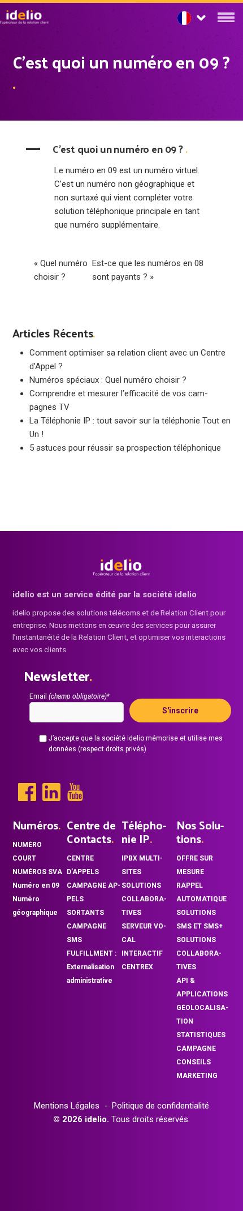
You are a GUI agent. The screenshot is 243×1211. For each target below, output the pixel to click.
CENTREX (137, 967)
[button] (121, 149)
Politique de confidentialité (160, 1106)
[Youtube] (75, 792)
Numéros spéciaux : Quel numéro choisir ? (107, 380)
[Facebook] (27, 792)
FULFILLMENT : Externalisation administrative (91, 967)
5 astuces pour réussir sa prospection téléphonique (125, 448)
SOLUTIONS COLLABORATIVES (144, 899)
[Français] (191, 18)
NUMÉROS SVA (37, 872)
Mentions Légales (66, 1106)
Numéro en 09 (35, 885)
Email (69, 696)
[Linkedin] (51, 792)
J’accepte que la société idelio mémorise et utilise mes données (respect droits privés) (136, 743)
